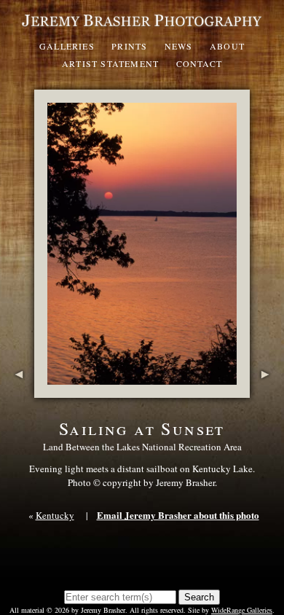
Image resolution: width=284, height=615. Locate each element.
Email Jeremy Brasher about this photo (178, 515)
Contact (199, 63)
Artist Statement (110, 63)
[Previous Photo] (17, 390)
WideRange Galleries (241, 610)
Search (199, 597)
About (227, 46)
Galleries (67, 46)
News (179, 46)
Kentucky (55, 515)
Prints (129, 46)
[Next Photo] (267, 390)
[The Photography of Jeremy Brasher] (142, 27)
